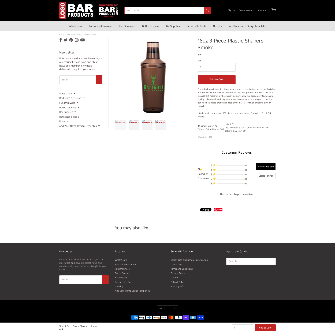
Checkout (262, 10)
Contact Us (176, 264)
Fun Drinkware (127, 26)
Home (61, 34)
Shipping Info (177, 286)
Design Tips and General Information (189, 260)
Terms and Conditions (182, 269)
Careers (174, 277)
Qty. (199, 61)
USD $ (162, 308)
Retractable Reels (196, 26)
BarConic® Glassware (100, 26)
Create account (246, 10)
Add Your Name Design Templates (247, 26)
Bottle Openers (150, 26)
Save (219, 209)
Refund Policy (178, 282)
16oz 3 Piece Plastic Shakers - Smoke (81, 34)
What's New (75, 26)
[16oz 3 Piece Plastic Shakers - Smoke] (120, 125)
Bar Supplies (173, 26)
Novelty (217, 26)
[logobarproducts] (91, 10)
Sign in (231, 10)
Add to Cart (216, 80)
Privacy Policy (178, 273)
